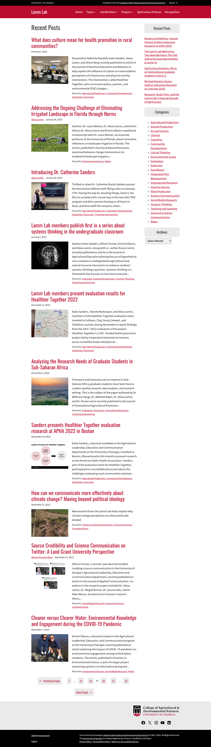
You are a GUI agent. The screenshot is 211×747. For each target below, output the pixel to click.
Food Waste (157, 169)
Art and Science (160, 131)
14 (90, 680)
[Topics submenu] (95, 12)
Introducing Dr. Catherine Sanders (63, 172)
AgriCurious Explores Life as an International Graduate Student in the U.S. (160, 72)
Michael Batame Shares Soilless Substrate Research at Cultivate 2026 (160, 85)
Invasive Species (160, 187)
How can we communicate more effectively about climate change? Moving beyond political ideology (78, 496)
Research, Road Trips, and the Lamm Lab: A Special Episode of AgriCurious (161, 98)
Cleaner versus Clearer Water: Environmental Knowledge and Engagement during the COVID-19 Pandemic (83, 621)
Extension (89, 97)
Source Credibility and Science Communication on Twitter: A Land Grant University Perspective (78, 548)
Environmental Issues (93, 161)
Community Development (119, 93)
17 (113, 680)
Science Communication (165, 195)
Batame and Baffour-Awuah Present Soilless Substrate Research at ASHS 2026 (161, 42)
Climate (86, 525)
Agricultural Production (93, 93)
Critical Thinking (160, 152)
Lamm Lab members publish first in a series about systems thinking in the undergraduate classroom (78, 228)
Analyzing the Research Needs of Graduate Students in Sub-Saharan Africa (82, 364)
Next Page (84, 692)
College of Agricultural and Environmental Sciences (143, 3)
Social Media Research (93, 603)
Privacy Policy (85, 742)
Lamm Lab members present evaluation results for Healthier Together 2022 (78, 296)
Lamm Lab (39, 12)
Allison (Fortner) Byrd (41, 557)
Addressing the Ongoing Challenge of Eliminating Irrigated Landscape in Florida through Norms (76, 111)
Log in (34, 741)
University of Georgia (92, 738)
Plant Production (161, 191)
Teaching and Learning (106, 214)
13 (81, 680)
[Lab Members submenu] (117, 12)
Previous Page (49, 680)
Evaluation (77, 97)
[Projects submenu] (132, 12)
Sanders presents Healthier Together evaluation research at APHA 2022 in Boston (75, 428)
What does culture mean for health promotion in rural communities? (81, 43)
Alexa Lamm (37, 119)
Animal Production (162, 126)
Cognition (87, 279)
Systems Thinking (125, 279)
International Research (116, 410)
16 (103, 680)
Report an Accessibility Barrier (125, 742)
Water (108, 161)
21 (126, 680)
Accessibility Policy (101, 742)
